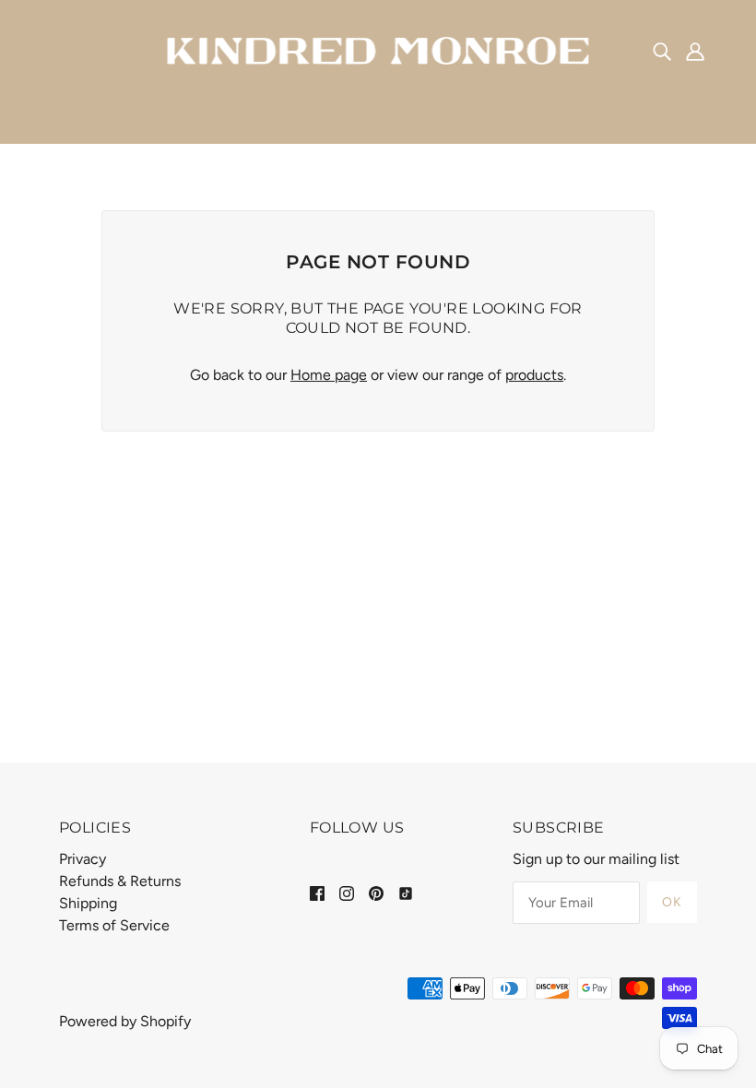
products (534, 375)
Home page (328, 375)
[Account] (695, 50)
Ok (672, 902)
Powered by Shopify (125, 1021)
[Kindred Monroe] (378, 49)
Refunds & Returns (120, 881)
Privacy (82, 859)
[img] (662, 50)
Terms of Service (114, 925)
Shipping (88, 903)
